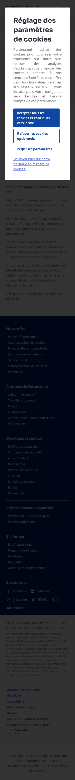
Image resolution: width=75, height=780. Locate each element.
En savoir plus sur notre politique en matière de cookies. (31, 164)
